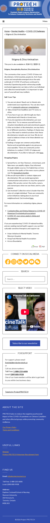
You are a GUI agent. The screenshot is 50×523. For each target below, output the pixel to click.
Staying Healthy (18, 31)
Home (7, 31)
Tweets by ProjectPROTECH (16, 392)
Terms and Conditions (11, 430)
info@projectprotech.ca (17, 476)
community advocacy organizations (25, 107)
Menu (45, 21)
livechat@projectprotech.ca (16, 363)
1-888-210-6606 (20, 371)
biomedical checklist (21, 173)
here (41, 153)
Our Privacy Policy (9, 427)
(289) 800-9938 (17, 374)
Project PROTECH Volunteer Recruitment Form (21, 454)
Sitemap (6, 452)
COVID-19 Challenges (35, 31)
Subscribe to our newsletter (25, 343)
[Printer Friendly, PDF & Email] (38, 246)
